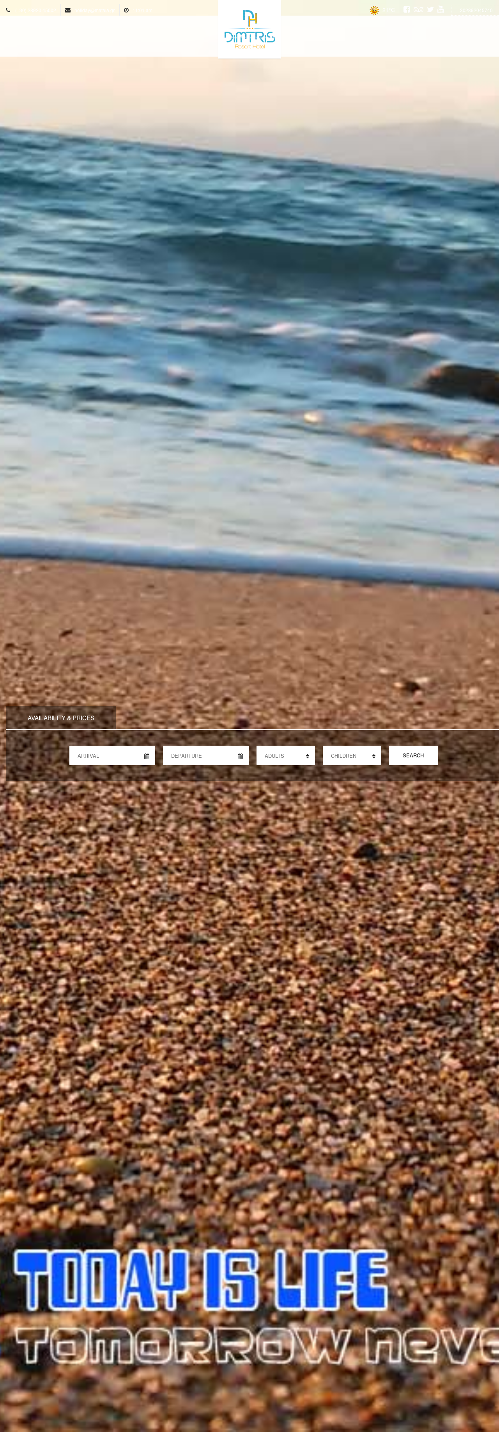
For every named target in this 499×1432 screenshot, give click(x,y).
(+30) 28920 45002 (35, 10)
